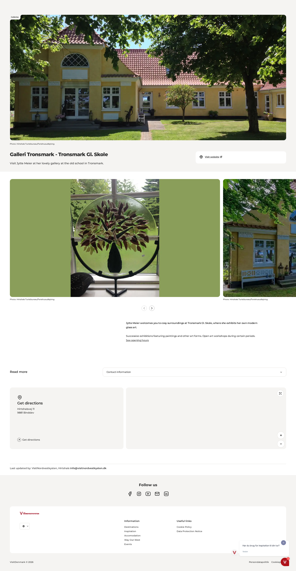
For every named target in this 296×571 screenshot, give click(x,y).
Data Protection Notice (189, 531)
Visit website (212, 156)
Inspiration (130, 531)
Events (128, 544)
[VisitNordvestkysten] (29, 513)
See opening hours (137, 340)
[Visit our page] (130, 493)
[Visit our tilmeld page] (157, 493)
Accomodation (132, 535)
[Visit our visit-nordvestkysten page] (166, 493)
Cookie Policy (184, 527)
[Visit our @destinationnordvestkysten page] (148, 493)
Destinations (131, 527)
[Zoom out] (281, 444)
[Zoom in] (281, 435)
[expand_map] (280, 393)
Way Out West (132, 540)
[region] (206, 418)
